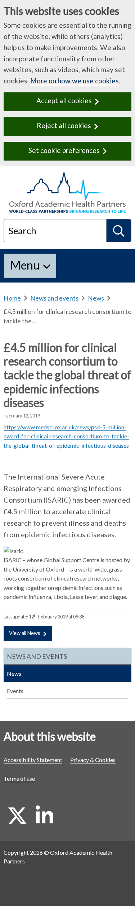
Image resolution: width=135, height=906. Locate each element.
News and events (54, 298)
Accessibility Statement (33, 759)
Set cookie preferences (64, 150)
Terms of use (19, 778)
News (96, 298)
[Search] (119, 230)
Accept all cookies (64, 100)
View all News (24, 633)
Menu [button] (25, 265)
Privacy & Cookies (93, 759)
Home (12, 298)
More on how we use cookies (74, 80)
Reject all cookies (64, 125)
